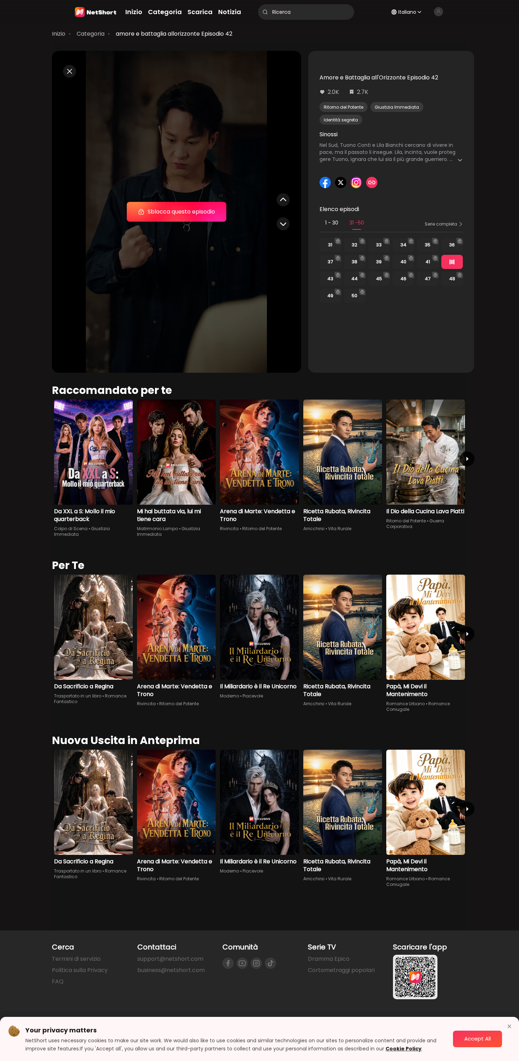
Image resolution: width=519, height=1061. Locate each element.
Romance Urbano (405, 704)
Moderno (229, 696)
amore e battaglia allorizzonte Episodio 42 (174, 34)
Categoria (91, 34)
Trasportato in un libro (77, 696)
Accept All (477, 1038)
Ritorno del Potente (343, 107)
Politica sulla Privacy (80, 970)
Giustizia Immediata (397, 107)
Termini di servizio (76, 959)
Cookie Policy (404, 1048)
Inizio (58, 34)
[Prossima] (467, 458)
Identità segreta (341, 120)
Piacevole (253, 696)
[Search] (265, 12)
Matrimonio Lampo (157, 529)
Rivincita (229, 529)
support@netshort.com (170, 959)
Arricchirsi (313, 529)
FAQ (58, 981)
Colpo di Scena (71, 529)
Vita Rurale (339, 529)
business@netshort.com (171, 970)
